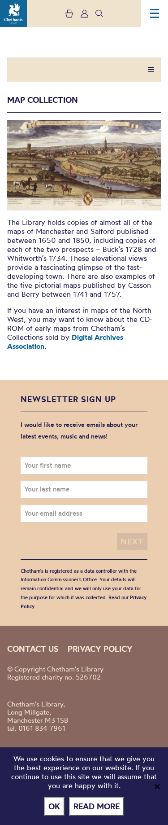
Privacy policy (100, 649)
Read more (96, 806)
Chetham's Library (13, 13)
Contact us (33, 649)
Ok (54, 806)
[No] (156, 786)
